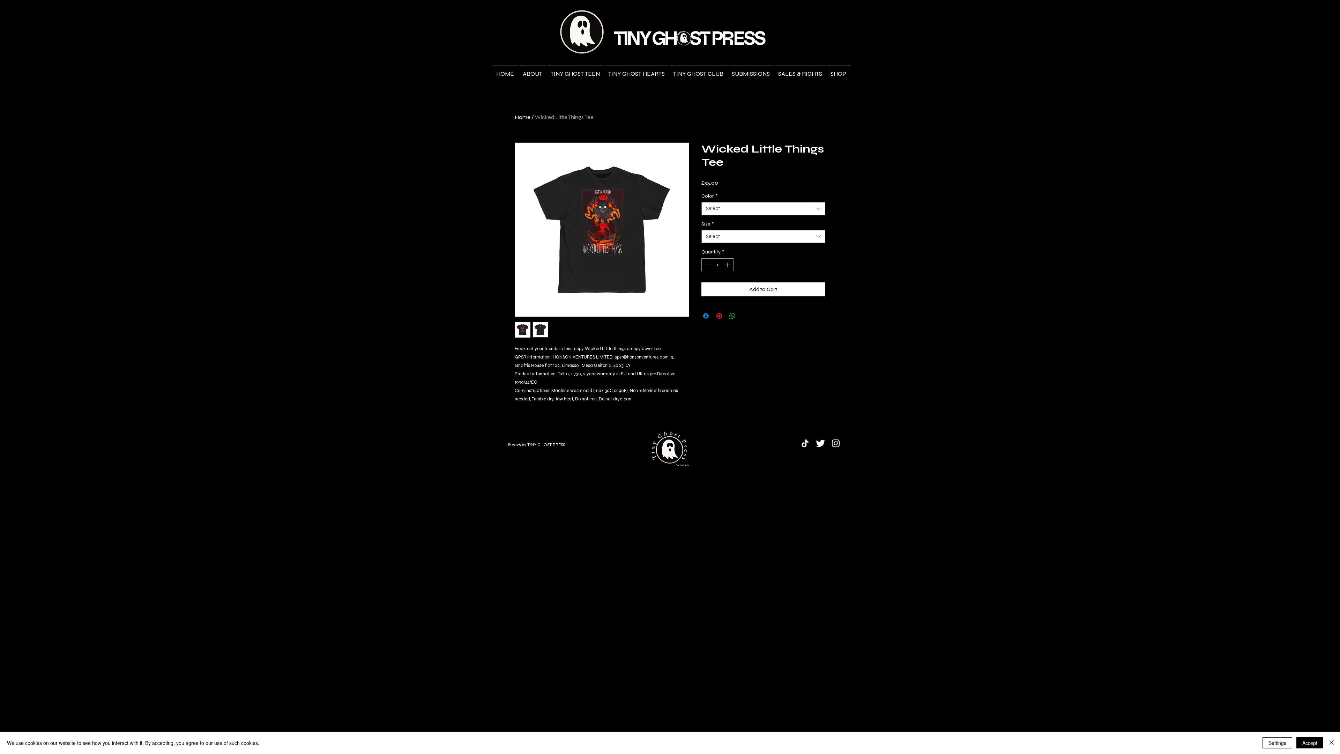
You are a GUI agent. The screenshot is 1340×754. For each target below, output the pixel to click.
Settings (1277, 742)
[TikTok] (805, 443)
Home (522, 117)
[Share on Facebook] (706, 316)
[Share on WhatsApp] (732, 316)
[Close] (1331, 742)
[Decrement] (706, 265)
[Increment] (728, 265)
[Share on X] (746, 316)
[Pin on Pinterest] (719, 316)
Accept (1309, 742)
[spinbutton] (717, 265)
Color (709, 196)
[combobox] (763, 208)
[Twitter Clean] (820, 443)
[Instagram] (836, 443)
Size (707, 224)
